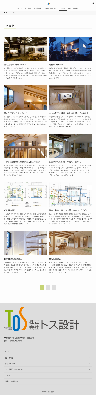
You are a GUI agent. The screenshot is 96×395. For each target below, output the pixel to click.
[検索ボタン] (93, 3)
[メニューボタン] (3, 3)
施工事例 (9, 357)
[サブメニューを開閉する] (89, 357)
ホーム (8, 351)
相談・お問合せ (12, 381)
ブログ (8, 375)
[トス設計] (48, 3)
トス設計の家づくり (14, 369)
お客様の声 (10, 363)
